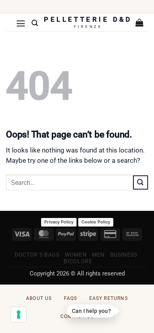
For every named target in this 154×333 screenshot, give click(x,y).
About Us (39, 298)
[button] (21, 23)
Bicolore (78, 261)
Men (98, 254)
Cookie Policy (95, 222)
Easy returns (108, 298)
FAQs (70, 298)
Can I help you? (91, 311)
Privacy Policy (58, 222)
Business (123, 254)
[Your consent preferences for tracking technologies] (18, 314)
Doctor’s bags (37, 254)
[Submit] (140, 182)
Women (75, 254)
